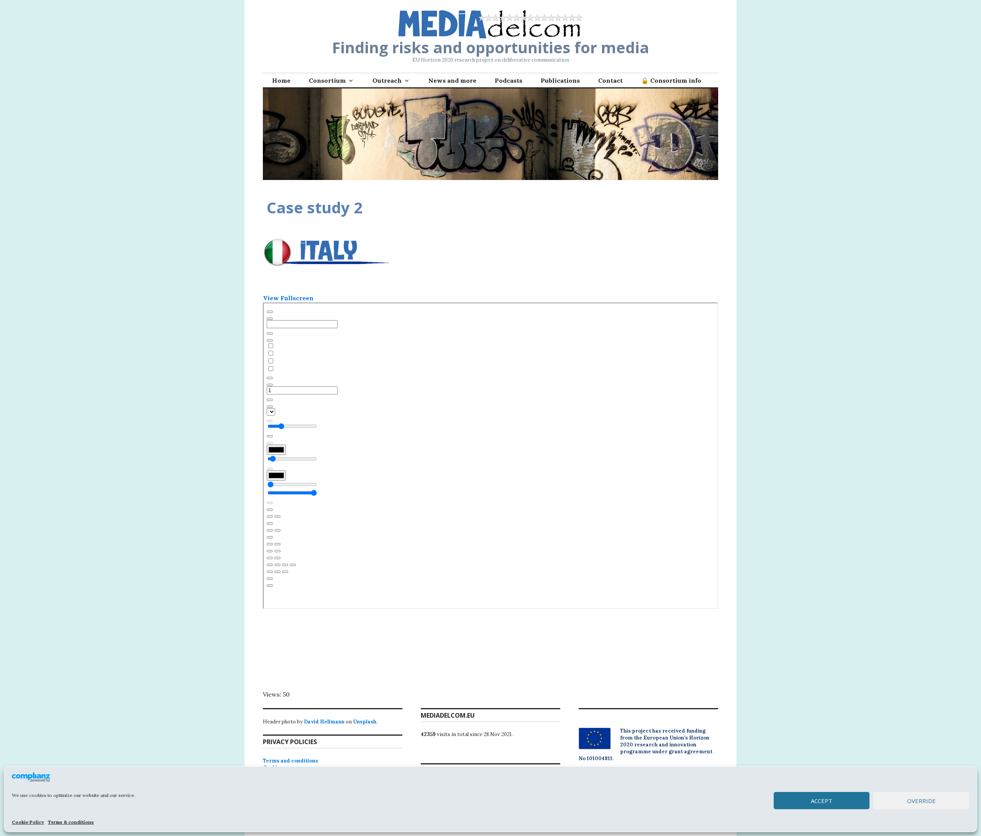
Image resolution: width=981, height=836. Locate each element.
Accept (821, 801)
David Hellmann (324, 721)
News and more (452, 80)
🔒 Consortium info (671, 80)
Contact (610, 80)
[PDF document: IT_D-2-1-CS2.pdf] (490, 456)
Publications (560, 80)
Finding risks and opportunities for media (490, 47)
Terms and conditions (290, 760)
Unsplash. (365, 721)
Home (281, 80)
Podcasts (508, 80)
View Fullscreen (288, 298)
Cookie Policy (28, 822)
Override (921, 801)
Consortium (327, 80)
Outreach (387, 80)
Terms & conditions (71, 822)
